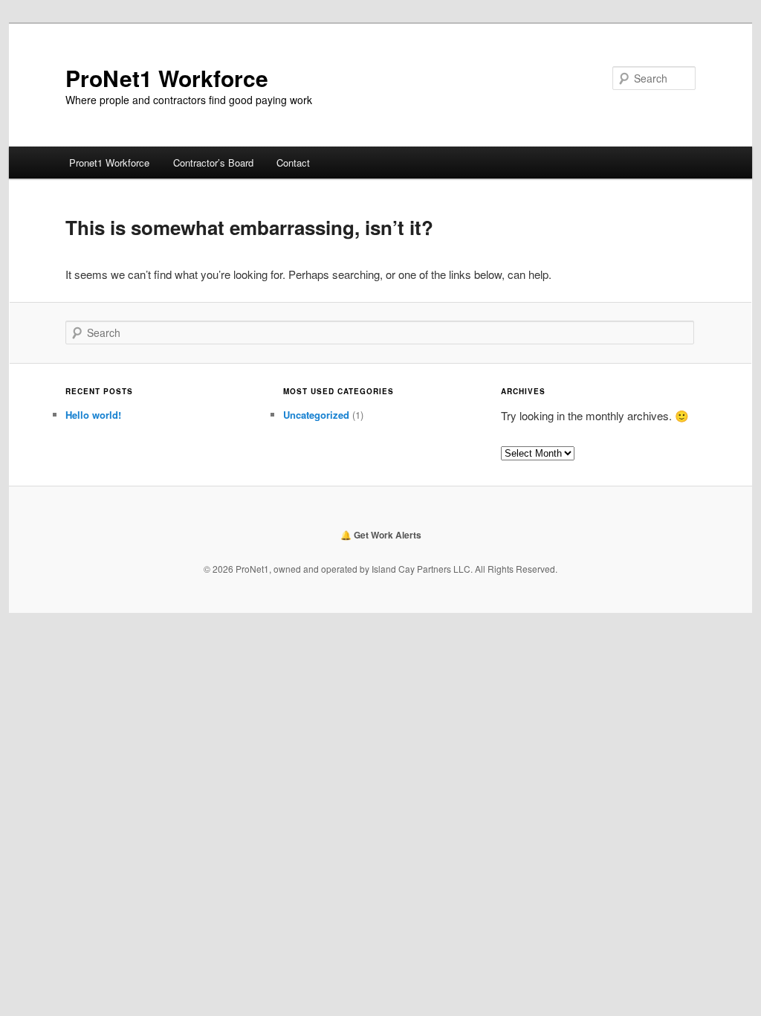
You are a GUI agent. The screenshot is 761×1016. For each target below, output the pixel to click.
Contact (293, 162)
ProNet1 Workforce (166, 78)
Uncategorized (316, 415)
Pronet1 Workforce (109, 162)
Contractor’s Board (213, 162)
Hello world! (93, 415)
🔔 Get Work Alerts (380, 534)
